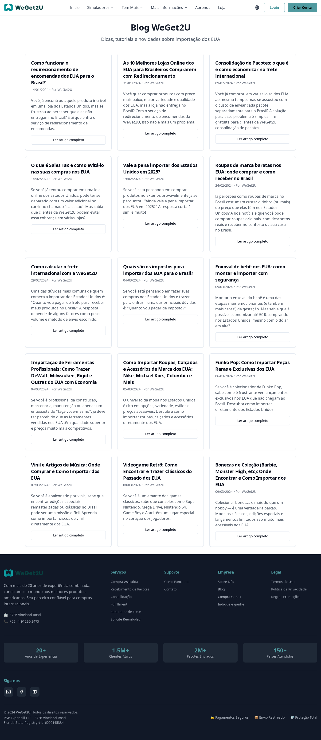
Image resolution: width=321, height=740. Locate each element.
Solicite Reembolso (125, 619)
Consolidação (121, 596)
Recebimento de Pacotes (130, 589)
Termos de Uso (282, 581)
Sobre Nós (226, 581)
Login (274, 7)
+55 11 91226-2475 (24, 621)
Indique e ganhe (231, 604)
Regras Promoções (285, 596)
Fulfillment (119, 604)
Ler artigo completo (68, 140)
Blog (221, 589)
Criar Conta (302, 7)
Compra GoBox (229, 596)
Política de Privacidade (289, 589)
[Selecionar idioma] (257, 7)
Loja (221, 7)
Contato (170, 589)
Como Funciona (176, 581)
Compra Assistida (124, 581)
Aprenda (203, 7)
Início (75, 7)
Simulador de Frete (126, 611)
